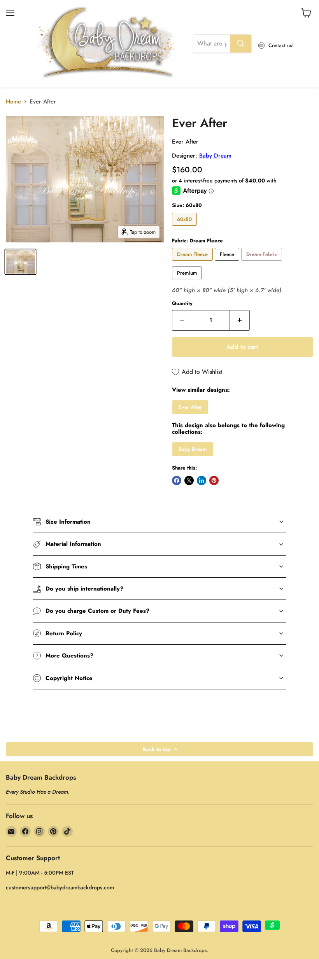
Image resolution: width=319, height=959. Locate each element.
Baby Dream (215, 155)
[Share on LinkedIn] (201, 480)
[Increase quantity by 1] (240, 320)
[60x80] (185, 227)
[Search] (240, 44)
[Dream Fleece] (193, 262)
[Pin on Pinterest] (214, 480)
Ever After (190, 407)
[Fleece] (228, 262)
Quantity (182, 303)
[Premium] (188, 281)
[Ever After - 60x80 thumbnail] (20, 261)
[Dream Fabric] (262, 262)
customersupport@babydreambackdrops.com (60, 887)
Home (13, 101)
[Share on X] (189, 480)
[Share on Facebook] (176, 480)
